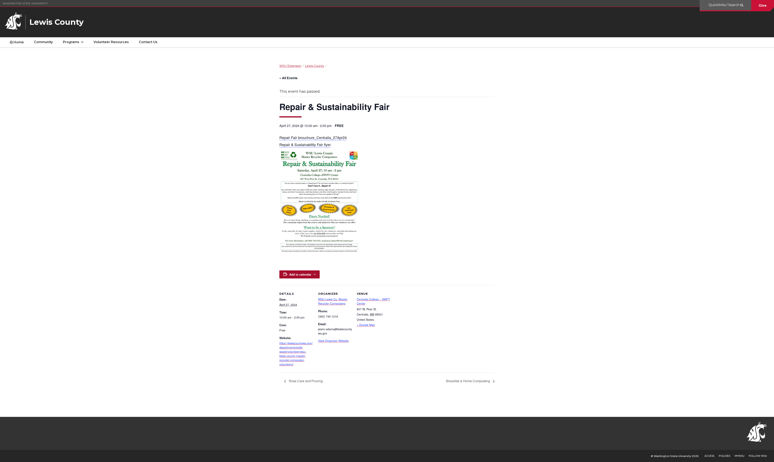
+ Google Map (366, 325)
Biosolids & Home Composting (468, 381)
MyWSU (739, 455)
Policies (724, 455)
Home (19, 42)
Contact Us (148, 42)
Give (763, 5)
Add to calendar (300, 274)
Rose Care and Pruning (305, 381)
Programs (71, 42)
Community (43, 42)
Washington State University (25, 3)
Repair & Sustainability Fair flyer (305, 144)
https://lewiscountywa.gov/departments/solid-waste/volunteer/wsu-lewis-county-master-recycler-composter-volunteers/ (296, 353)
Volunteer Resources (111, 42)
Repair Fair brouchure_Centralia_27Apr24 (313, 137)
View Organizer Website (333, 341)
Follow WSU (758, 455)
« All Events (288, 78)
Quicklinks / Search (724, 5)
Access (709, 455)
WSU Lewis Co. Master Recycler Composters (332, 301)
